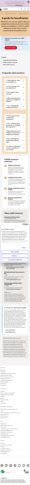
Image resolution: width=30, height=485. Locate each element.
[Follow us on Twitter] (2, 465)
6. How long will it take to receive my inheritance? (12, 117)
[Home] (4, 9)
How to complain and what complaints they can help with (15, 268)
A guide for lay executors (15, 177)
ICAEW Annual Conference (6, 450)
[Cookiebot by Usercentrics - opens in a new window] (22, 224)
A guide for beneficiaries (23, 13)
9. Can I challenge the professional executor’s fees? (12, 140)
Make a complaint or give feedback (8, 393)
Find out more (19, 5)
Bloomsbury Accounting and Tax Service (9, 409)
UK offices (3, 396)
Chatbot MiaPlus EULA (5, 437)
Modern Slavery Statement (6, 425)
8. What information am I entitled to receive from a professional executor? (13, 132)
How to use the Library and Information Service (10, 412)
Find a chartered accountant (6, 380)
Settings (24, 247)
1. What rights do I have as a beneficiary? (13, 81)
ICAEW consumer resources (10, 62)
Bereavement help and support (13, 289)
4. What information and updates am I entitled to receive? (13, 99)
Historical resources (5, 416)
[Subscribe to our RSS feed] (28, 465)
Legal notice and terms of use (7, 432)
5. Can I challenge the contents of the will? (12, 106)
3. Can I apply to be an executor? (12, 93)
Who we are (3, 370)
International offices (5, 399)
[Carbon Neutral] (7, 471)
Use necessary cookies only (15, 259)
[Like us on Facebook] (10, 465)
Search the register (11, 47)
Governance (3, 372)
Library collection (4, 417)
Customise (14, 255)
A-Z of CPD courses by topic (6, 445)
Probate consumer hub (14, 165)
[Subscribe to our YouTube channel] (19, 465)
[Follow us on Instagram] (15, 465)
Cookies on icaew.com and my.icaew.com (9, 428)
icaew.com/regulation (10, 330)
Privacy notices (4, 427)
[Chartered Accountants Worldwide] (26, 471)
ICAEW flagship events (5, 451)
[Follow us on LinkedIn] (6, 465)
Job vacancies (3, 385)
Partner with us (4, 403)
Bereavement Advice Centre (12, 217)
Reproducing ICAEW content (6, 430)
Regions (2, 398)
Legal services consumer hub (10, 13)
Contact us (3, 391)
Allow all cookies (15, 251)
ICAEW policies (4, 423)
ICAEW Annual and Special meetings (8, 373)
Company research (4, 414)
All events (3, 443)
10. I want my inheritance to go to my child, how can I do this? (13, 148)
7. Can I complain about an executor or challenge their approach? (13, 125)
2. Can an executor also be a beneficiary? (13, 87)
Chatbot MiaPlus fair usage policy (7, 435)
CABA (2, 401)
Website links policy (5, 433)
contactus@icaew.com (10, 332)
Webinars (3, 446)
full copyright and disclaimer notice (14, 300)
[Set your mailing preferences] (23, 465)
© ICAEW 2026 (4, 478)
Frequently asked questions (10, 60)
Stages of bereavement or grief (13, 279)
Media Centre (3, 383)
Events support (4, 453)
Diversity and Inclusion (5, 378)
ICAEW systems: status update (7, 394)
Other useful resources (9, 64)
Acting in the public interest (6, 375)
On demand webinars (5, 448)
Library (2, 411)
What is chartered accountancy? (7, 377)
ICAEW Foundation (5, 382)
